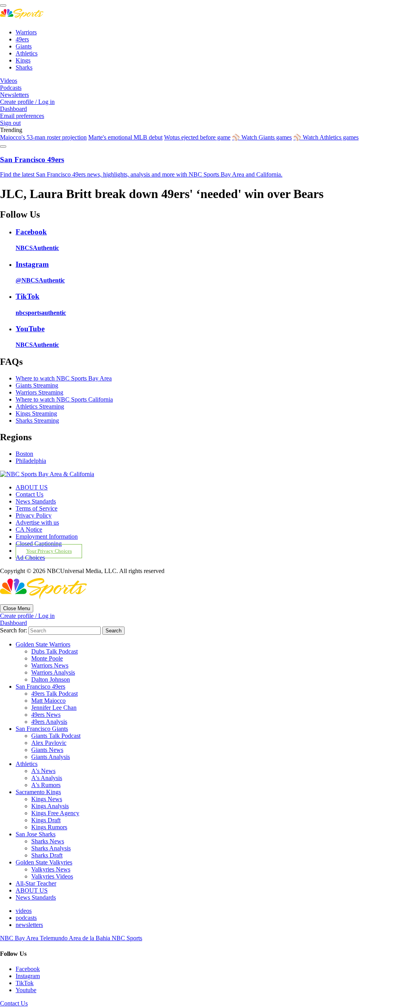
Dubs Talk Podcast (54, 651)
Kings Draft (46, 820)
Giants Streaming (37, 385)
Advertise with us (37, 522)
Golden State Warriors (43, 644)
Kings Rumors (49, 827)
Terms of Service (36, 508)
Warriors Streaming (39, 392)
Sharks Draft (46, 855)
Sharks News (47, 841)
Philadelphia (31, 460)
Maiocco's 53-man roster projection (43, 137)
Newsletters (14, 94)
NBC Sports (127, 938)
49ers (22, 39)
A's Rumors (46, 785)
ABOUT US (32, 487)
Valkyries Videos (52, 876)
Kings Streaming (36, 413)
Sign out (10, 123)
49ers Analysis (49, 721)
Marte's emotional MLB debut (125, 137)
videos (24, 910)
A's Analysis (46, 778)
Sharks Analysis (51, 848)
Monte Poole (47, 658)
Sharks (24, 67)
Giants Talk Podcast (55, 735)
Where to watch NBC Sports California (64, 399)
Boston (24, 453)
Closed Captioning (39, 543)
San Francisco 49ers (40, 686)
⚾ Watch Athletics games (326, 137)
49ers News (46, 714)
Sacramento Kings (38, 792)
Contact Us (29, 494)
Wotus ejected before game (197, 137)
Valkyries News (50, 869)
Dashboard (13, 108)
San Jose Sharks (35, 834)
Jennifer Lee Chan (54, 707)
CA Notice (29, 529)
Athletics (27, 53)
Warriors (26, 32)
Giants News (47, 749)
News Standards (36, 501)
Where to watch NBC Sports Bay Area (64, 378)
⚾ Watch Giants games (262, 137)
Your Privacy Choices (49, 551)
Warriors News (49, 665)
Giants (24, 46)
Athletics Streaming (40, 406)
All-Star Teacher (36, 883)
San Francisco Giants (42, 728)
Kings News (46, 799)
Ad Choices (30, 557)
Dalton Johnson (50, 679)
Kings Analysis (50, 806)
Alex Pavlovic (48, 742)
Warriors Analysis (53, 672)
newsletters (29, 924)
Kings (23, 60)
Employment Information (47, 536)
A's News (43, 771)
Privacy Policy (34, 515)
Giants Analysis (50, 756)
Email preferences (22, 115)
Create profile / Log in (27, 101)
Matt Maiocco (48, 700)
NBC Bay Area (20, 938)
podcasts (26, 917)
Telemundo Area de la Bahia (76, 938)
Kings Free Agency (55, 813)
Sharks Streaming (37, 420)
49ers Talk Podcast (54, 693)
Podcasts (10, 87)
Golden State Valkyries (44, 862)
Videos (8, 80)
